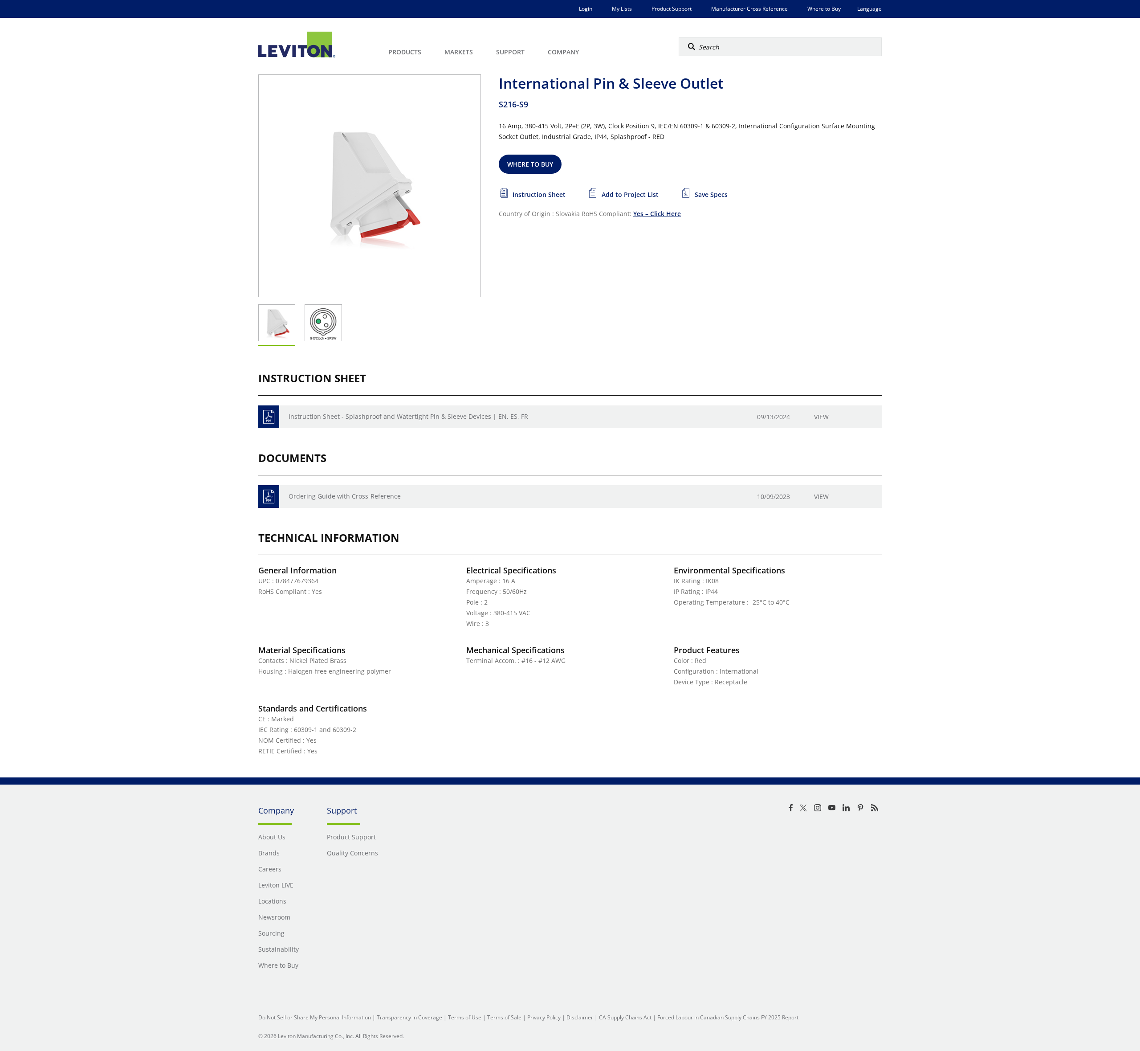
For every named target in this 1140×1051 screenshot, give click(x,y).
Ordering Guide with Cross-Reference (345, 496)
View (821, 417)
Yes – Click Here (657, 213)
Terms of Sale (504, 1017)
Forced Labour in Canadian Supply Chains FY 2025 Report (727, 1017)
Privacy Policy (544, 1017)
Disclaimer (579, 1017)
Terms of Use (464, 1017)
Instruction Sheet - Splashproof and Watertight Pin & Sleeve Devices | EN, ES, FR (408, 416)
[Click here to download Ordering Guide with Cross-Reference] (268, 496)
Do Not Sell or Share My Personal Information (314, 1017)
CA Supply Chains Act (625, 1017)
